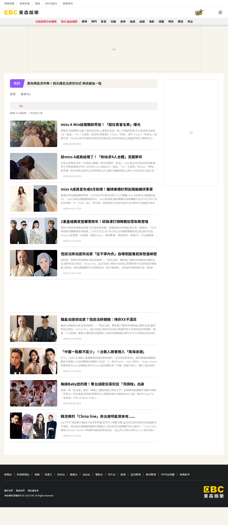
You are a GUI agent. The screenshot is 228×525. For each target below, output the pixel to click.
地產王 (48, 474)
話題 (142, 21)
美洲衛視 (151, 474)
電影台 (99, 474)
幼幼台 (86, 474)
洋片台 (111, 474)
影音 (103, 21)
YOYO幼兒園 (168, 474)
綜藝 (161, 21)
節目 (180, 21)
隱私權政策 (33, 490)
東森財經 (25, 3)
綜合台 (61, 474)
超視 (123, 474)
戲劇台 (73, 474)
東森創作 (185, 474)
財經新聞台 (23, 474)
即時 (84, 21)
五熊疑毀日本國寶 (46, 21)
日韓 (113, 21)
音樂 (123, 21)
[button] (153, 86)
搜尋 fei (25, 94)
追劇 (132, 21)
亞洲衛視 (136, 474)
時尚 (171, 21)
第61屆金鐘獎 (69, 21)
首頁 (13, 94)
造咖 (37, 3)
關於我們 (8, 490)
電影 (151, 21)
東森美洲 (68, 3)
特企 (190, 21)
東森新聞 (9, 3)
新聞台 (8, 474)
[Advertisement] (83, 296)
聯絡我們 (20, 490)
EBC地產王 (51, 3)
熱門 (94, 21)
